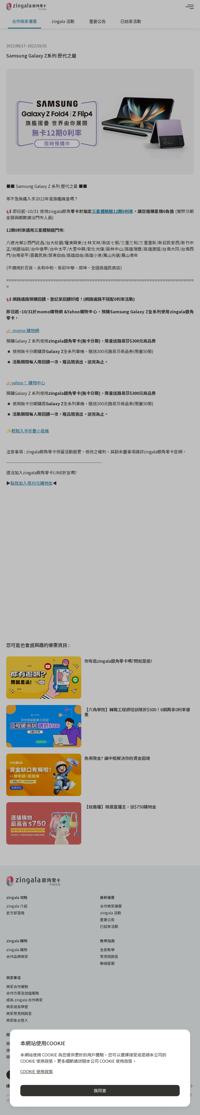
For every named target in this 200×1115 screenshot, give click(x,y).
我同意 (100, 1090)
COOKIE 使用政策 (36, 1071)
